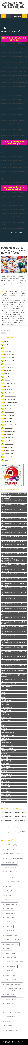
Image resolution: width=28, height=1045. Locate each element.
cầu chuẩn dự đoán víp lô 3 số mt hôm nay (13, 618)
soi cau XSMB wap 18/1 (16, 322)
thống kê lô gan (6, 755)
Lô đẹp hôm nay (7, 895)
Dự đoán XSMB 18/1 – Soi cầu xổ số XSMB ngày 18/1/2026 (13, 250)
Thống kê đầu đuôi (10, 405)
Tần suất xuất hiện (10, 431)
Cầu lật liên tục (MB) (10, 396)
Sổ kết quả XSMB (9, 354)
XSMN (6, 344)
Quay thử (4, 789)
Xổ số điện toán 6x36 (10, 383)
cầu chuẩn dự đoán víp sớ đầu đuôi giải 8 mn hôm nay (13, 666)
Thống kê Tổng (9, 428)
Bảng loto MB (5, 781)
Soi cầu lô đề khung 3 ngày (11, 979)
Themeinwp (20, 1042)
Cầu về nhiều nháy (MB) (11, 402)
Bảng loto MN (5, 787)
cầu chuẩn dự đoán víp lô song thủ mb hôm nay (13, 575)
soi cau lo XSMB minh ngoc (11, 935)
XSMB (6, 341)
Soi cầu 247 (6, 939)
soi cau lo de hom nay (9, 913)
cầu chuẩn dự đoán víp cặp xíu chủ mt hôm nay (13, 604)
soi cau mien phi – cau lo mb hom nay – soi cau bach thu (14, 5)
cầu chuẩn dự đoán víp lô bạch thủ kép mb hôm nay (13, 561)
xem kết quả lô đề (8, 1025)
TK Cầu (3, 741)
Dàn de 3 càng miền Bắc (10, 891)
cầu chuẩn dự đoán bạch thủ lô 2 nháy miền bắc (13, 501)
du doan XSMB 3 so (8, 886)
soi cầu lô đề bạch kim (9, 966)
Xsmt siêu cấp (5, 597)
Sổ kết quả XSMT (9, 360)
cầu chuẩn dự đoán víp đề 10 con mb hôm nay (12, 528)
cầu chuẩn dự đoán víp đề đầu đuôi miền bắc (14, 538)
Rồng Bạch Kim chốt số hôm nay (12, 899)
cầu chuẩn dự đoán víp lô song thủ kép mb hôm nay (13, 570)
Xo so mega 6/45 (9, 367)
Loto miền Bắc (9, 437)
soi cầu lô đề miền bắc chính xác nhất (14, 989)
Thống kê (7, 380)
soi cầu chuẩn (17, 939)
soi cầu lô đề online (9, 994)
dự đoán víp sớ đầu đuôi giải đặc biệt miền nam (12, 671)
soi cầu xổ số (18, 1008)
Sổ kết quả (4, 703)
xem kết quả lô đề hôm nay (11, 1030)
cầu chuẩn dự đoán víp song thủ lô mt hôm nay (13, 632)
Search (3, 332)
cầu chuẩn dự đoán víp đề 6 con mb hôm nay (14, 519)
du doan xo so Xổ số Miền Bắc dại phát (14, 876)
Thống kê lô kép (9, 415)
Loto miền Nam (9, 440)
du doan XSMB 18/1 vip (15, 305)
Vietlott (3, 713)
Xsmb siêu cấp (5, 498)
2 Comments (10, 324)
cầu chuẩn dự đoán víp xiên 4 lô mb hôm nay (14, 593)
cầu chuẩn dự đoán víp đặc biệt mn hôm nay (13, 652)
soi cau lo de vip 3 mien (10, 931)
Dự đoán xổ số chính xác (9, 684)
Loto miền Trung (9, 444)
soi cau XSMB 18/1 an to (12, 318)
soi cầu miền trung (8, 1003)
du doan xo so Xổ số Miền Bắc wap (13, 882)
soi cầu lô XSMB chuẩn (10, 957)
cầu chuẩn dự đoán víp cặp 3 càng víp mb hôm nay (13, 505)
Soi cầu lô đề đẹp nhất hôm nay (12, 999)
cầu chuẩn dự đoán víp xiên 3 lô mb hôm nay (14, 588)
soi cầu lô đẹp (7, 962)
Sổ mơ (6, 460)
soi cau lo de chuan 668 (10, 904)
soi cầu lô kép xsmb (9, 953)
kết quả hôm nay (9, 351)
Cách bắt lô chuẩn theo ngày (11, 853)
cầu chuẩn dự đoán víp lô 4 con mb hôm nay (13, 545)
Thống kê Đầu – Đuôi (10, 424)
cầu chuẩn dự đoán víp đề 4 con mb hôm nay (14, 515)
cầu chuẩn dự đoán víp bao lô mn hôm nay (13, 643)
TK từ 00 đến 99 (9, 434)
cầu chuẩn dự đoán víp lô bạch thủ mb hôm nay (13, 565)
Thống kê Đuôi (9, 421)
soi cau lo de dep (8, 908)
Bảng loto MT (5, 784)
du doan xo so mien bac (10, 871)
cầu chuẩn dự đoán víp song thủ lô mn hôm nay (13, 675)
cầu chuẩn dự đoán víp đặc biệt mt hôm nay (13, 609)
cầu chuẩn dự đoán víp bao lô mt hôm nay (13, 600)
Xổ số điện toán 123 (10, 386)
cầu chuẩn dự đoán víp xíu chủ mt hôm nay (13, 637)
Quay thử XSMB (9, 447)
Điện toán (4, 731)
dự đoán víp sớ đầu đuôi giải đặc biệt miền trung (12, 627)
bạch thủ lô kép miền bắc (10, 849)
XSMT (6, 348)
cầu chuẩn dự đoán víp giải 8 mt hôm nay (12, 613)
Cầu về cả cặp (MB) (10, 399)
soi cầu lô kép (7, 948)
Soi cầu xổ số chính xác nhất (11, 1012)
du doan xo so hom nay (10, 867)
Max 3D (7, 373)
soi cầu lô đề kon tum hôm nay (12, 984)
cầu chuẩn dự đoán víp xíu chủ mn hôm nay (13, 680)
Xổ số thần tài (8, 389)
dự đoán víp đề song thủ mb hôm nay (13, 541)
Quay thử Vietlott (10, 457)
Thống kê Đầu (8, 418)
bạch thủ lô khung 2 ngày (10, 845)
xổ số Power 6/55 (9, 370)
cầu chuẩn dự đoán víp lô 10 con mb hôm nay (12, 510)
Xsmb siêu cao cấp (7, 558)
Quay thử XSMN (9, 450)
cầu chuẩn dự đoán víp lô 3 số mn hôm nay (13, 662)
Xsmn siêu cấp (5, 640)
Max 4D (7, 376)
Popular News (17, 16)
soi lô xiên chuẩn (8, 1021)
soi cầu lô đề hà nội (9, 975)
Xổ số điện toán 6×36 (7, 732)
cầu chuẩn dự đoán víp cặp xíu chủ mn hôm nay (13, 648)
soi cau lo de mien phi (9, 922)
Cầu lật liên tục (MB (7, 745)
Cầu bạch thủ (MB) (10, 392)
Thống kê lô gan (9, 408)
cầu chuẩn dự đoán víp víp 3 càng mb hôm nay (13, 579)
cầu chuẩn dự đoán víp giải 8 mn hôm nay (13, 657)
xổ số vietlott (8, 364)
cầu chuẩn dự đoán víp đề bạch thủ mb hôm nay (13, 533)
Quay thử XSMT (9, 453)
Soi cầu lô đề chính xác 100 (11, 971)
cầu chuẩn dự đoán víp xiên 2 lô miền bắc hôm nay (13, 584)
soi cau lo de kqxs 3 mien (10, 917)
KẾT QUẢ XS (5, 689)
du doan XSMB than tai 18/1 (13, 310)
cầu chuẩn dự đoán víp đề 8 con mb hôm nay (14, 524)
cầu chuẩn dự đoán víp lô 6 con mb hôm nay (13, 550)
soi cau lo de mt (7, 926)
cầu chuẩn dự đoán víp (9, 862)
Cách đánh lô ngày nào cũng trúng (13, 858)
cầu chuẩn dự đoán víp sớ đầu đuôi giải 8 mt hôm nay (13, 623)
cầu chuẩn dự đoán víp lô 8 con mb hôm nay (13, 554)
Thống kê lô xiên (9, 412)
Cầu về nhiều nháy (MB (8, 751)
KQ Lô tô (3, 779)
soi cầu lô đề (19, 962)
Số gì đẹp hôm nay (7, 686)
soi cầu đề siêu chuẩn (9, 1017)
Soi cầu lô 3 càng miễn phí (10, 944)
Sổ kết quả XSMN (9, 357)
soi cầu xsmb (7, 1008)
